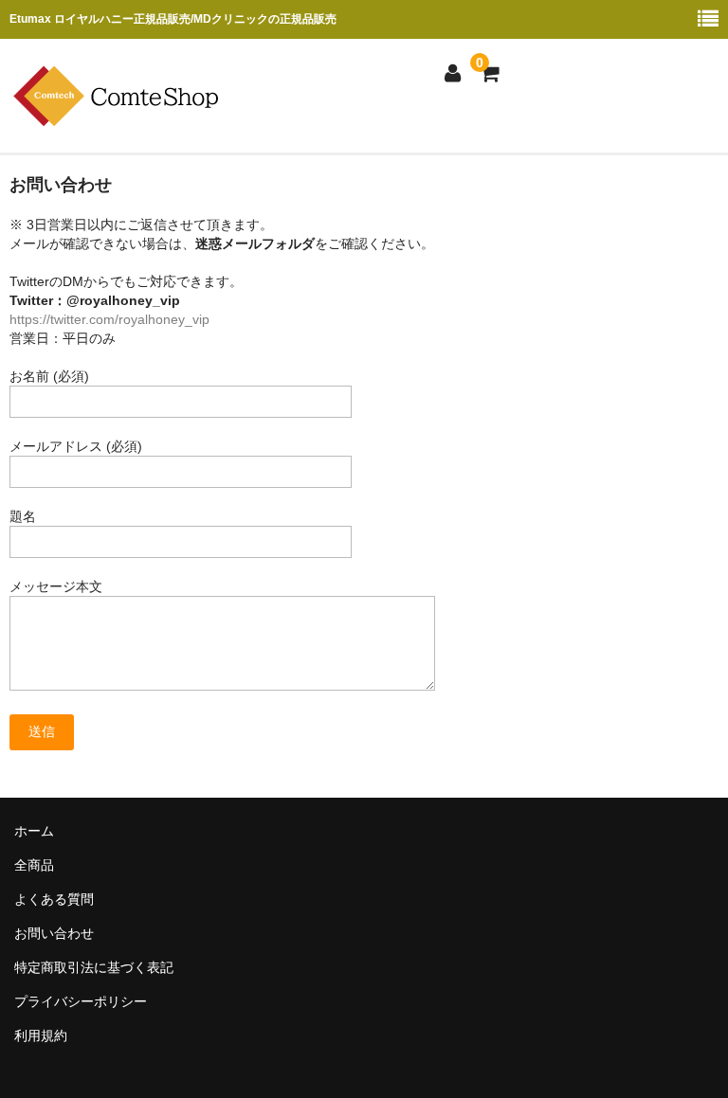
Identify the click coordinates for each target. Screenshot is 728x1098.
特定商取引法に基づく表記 (93, 967)
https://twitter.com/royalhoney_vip (109, 319)
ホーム (34, 830)
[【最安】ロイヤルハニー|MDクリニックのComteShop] (123, 116)
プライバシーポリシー (80, 1001)
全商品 (34, 865)
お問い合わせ (54, 933)
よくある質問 (54, 899)
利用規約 (40, 1035)
